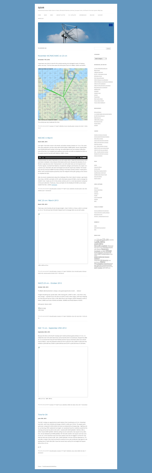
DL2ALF (96, 252)
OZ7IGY (96, 95)
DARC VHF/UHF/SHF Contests (101, 142)
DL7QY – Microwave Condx (100, 74)
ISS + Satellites (72, 15)
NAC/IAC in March (45, 138)
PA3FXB (99, 265)
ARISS (95, 165)
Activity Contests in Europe (100, 135)
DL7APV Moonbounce (99, 116)
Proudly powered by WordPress (49, 466)
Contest (51, 126)
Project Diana (97, 123)
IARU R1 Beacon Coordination (101, 80)
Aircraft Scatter (60, 15)
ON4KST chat (41, 190)
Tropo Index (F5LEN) (99, 100)
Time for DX (43, 414)
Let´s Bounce (97, 262)
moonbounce (108, 263)
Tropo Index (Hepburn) (99, 102)
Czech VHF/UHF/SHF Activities (101, 140)
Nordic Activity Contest (49, 273)
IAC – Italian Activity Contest (100, 146)
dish (76, 451)
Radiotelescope (102, 266)
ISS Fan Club (97, 169)
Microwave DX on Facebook (100, 87)
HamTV (95, 255)
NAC (82, 126)
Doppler (100, 252)
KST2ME (96, 191)
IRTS (95, 229)
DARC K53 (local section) (99, 227)
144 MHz (111, 239)
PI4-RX (95, 195)
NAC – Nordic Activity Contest (101, 152)
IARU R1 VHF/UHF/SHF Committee (102, 85)
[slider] (84, 157)
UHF (103, 268)
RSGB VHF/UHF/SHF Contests (101, 154)
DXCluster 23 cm (98, 76)
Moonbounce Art (98, 121)
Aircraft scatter (71, 126)
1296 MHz (61, 126)
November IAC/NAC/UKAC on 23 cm (52, 56)
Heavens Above (98, 167)
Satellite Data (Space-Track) (100, 174)
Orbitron (96, 193)
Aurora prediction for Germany (101, 210)
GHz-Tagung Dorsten (99, 78)
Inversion (97, 260)
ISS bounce (104, 260)
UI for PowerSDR (98, 197)
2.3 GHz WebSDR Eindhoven (100, 68)
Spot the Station (98, 176)
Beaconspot (97, 70)
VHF (106, 268)
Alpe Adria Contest (98, 138)
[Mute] (81, 157)
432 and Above (97, 112)
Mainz (74, 404)
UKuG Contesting (98, 155)
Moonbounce (82, 15)
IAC (80, 126)
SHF (56, 273)
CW (101, 251)
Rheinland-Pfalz (109, 266)
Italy (83, 188)
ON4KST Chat (97, 93)
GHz (111, 254)
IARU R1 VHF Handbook (99, 83)
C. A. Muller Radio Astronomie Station (103, 114)
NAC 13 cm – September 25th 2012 (52, 328)
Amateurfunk (108, 247)
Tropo (99, 268)
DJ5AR (41, 7)
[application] (62, 157)
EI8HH (51, 15)
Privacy (39, 466)
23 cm (65, 126)
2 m (95, 239)
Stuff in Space (97, 178)
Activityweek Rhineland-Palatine (101, 136)
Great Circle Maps (98, 190)
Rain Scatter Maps (98, 99)
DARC (95, 226)
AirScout (84, 271)
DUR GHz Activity (98, 144)
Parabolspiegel (107, 265)
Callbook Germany (98, 72)
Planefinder (97, 97)
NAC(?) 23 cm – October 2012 (50, 283)
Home (39, 15)
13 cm (68, 188)
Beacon (99, 249)
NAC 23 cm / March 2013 (48, 200)
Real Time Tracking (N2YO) (100, 171)
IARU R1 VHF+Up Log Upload (101, 150)
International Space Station (101, 258)
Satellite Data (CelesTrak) (100, 172)
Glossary (100, 15)
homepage (54, 185)
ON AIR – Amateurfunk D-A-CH (101, 216)
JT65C (110, 260)
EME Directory (97, 118)
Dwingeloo (106, 252)
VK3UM (96, 125)
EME (99, 254)
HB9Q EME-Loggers (98, 119)
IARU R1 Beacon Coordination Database (103, 81)
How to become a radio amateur (101, 212)
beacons (105, 249)
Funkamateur (105, 254)
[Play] (40, 157)
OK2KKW (96, 91)
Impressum (40, 18)
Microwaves (98, 263)
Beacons (92, 15)
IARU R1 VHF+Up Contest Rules (101, 148)
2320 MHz (72, 188)
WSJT (95, 201)
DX (75, 316)
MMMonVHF (97, 89)
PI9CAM (96, 266)
